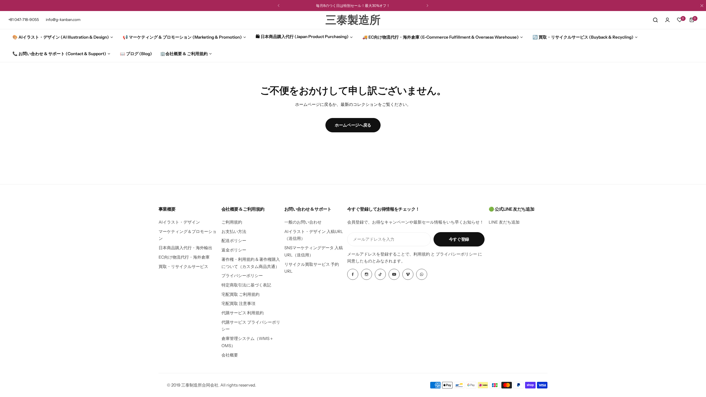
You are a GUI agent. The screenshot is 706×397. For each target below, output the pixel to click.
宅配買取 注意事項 (238, 303)
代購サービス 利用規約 (242, 312)
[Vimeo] (407, 274)
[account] (667, 20)
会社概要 (229, 355)
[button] (278, 5)
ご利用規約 (231, 222)
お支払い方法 (233, 231)
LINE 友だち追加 (504, 222)
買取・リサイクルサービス (183, 266)
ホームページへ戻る (353, 125)
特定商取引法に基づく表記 (246, 285)
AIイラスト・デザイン (179, 222)
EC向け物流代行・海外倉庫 (184, 257)
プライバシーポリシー (242, 275)
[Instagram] (366, 274)
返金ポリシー (233, 250)
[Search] (655, 20)
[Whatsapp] (421, 274)
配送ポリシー (233, 240)
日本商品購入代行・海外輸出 (185, 247)
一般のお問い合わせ (303, 222)
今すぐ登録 (459, 239)
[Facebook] (352, 274)
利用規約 (421, 254)
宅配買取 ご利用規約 (240, 294)
